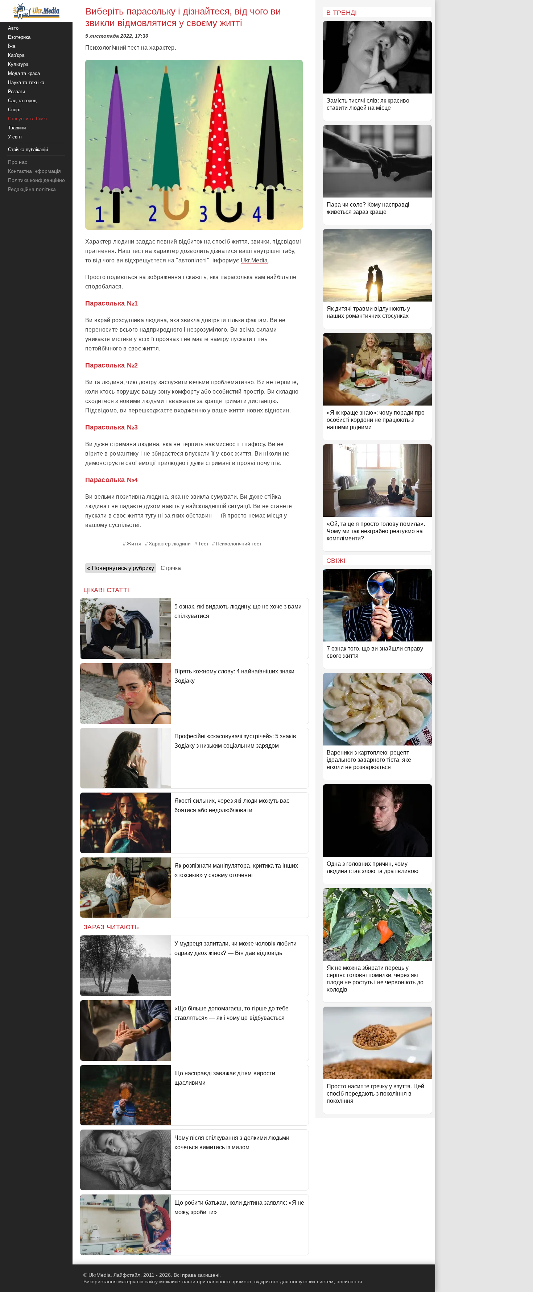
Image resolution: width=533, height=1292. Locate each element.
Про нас (17, 162)
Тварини (17, 127)
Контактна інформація (34, 171)
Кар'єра (16, 55)
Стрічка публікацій (28, 149)
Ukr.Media (254, 260)
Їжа (11, 46)
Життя (134, 544)
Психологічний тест (238, 544)
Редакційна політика (32, 189)
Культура (18, 64)
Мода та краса (24, 73)
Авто (13, 28)
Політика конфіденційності (39, 180)
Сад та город (22, 100)
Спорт (14, 109)
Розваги (16, 91)
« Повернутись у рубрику (120, 568)
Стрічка (171, 568)
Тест (203, 544)
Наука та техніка (26, 82)
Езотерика (19, 37)
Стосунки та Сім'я (27, 118)
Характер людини (170, 544)
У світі (15, 137)
